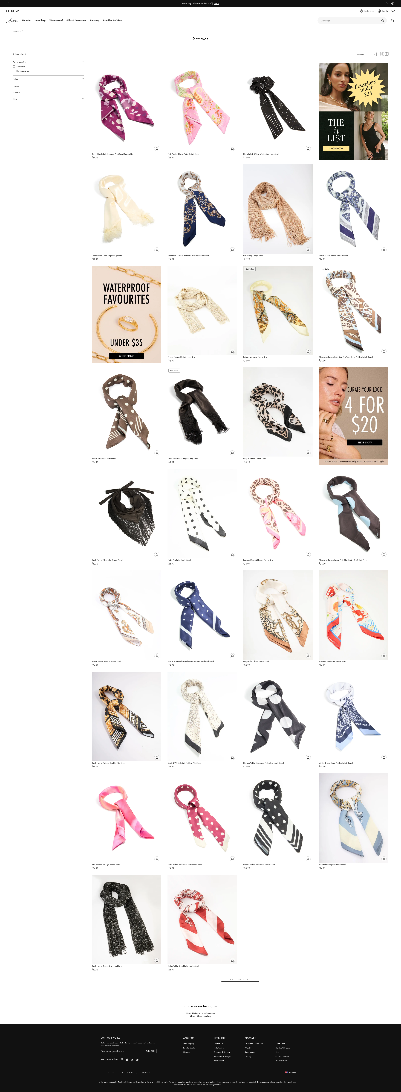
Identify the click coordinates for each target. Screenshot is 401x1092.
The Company (188, 1043)
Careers (186, 1052)
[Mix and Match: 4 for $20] (353, 412)
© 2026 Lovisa (148, 1072)
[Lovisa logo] (12, 20)
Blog (277, 1052)
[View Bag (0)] (391, 20)
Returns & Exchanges (222, 1056)
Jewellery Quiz (281, 1060)
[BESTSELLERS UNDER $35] (353, 108)
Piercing (248, 1056)
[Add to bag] (156, 148)
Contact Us (218, 1043)
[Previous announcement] (9, 3)
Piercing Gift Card (282, 1047)
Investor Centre (189, 1047)
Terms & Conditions (109, 1072)
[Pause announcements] (392, 3)
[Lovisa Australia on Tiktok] (17, 11)
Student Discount (282, 1056)
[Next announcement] (386, 3)
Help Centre (219, 1047)
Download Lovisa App (254, 1043)
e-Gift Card (280, 1043)
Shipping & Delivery (222, 1052)
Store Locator (250, 1052)
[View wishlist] (393, 11)
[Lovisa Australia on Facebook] (7, 11)
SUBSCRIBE (150, 1051)
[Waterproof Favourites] (126, 311)
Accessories (17, 31)
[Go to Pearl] (382, 20)
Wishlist (248, 1047)
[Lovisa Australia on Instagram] (12, 11)
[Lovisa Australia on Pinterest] (137, 1059)
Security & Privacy (129, 1072)
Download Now (211, 3)
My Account (219, 1060)
